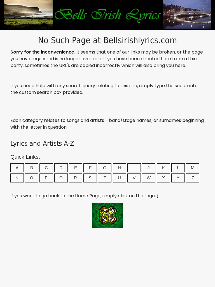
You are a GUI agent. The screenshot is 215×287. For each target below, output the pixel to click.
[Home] (107, 226)
